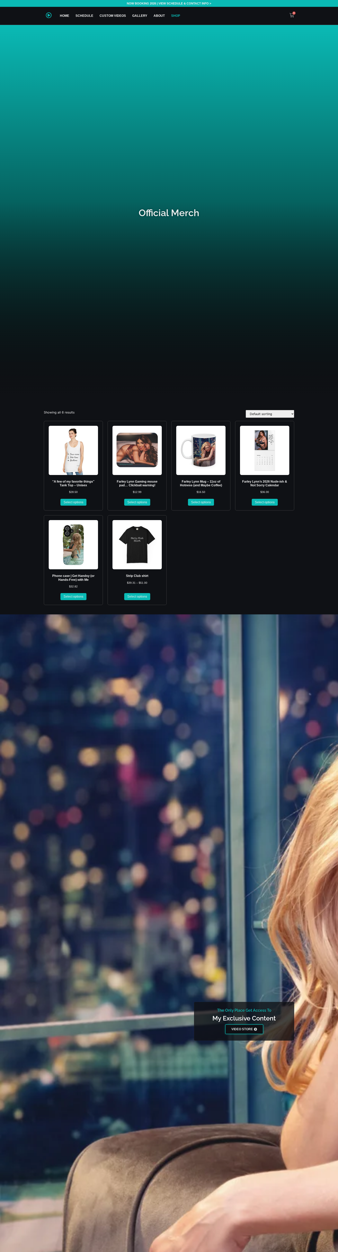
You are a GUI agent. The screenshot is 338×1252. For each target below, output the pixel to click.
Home (64, 15)
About (159, 15)
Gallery (139, 15)
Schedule (84, 15)
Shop (175, 15)
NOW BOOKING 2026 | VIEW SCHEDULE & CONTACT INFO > (169, 3)
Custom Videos (113, 15)
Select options (73, 502)
